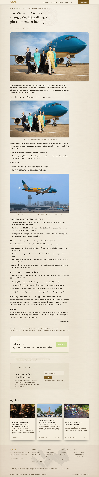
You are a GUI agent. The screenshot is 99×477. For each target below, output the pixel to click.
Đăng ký (48, 377)
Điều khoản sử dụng (79, 452)
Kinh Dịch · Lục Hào (37, 461)
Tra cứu (61, 2)
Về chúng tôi (63, 452)
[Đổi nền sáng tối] (71, 2)
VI (74, 2)
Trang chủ (12, 8)
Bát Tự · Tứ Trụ (36, 454)
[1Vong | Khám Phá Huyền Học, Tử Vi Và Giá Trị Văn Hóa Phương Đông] (13, 2)
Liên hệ (61, 456)
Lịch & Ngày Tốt (22, 8)
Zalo (29, 359)
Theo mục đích (50, 452)
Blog (66, 2)
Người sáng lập (63, 454)
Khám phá (54, 2)
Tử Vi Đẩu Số (35, 452)
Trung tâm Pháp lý (78, 456)
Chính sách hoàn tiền (79, 454)
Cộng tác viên (63, 459)
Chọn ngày (61, 344)
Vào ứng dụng (83, 2)
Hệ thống (45, 2)
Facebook (21, 359)
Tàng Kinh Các (49, 454)
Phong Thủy (35, 456)
